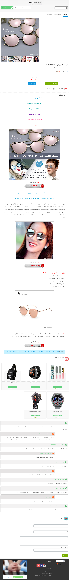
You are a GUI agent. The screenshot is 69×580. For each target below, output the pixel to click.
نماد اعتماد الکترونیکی (47, 571)
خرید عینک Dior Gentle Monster (14, 352)
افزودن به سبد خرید (50, 83)
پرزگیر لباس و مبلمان (58, 382)
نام (67, 522)
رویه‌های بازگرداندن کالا (47, 573)
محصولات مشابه (58, 14)
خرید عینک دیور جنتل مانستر (29, 352)
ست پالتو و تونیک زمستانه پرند (35, 411)
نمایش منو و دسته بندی (60, 7)
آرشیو (62, 359)
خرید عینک (47, 352)
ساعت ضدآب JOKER (58, 411)
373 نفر (30, 83)
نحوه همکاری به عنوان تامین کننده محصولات (43, 575)
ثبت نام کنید (9, 577)
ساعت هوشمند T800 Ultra (35, 382)
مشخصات (65, 14)
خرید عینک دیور (40, 352)
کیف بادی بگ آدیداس (12, 382)
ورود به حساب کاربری (17, 577)
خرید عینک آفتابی (55, 352)
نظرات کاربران (49, 14)
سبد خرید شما (7, 7)
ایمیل (67, 528)
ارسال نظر (65, 555)
